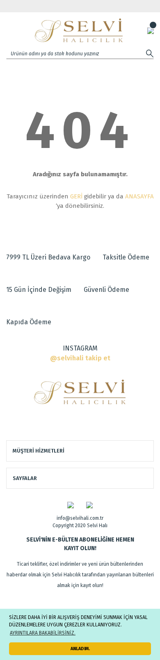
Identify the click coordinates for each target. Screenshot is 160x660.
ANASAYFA (139, 196)
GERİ (76, 196)
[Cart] (150, 30)
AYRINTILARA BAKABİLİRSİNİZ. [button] (42, 633)
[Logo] (79, 30)
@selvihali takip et (80, 358)
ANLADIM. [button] (80, 648)
